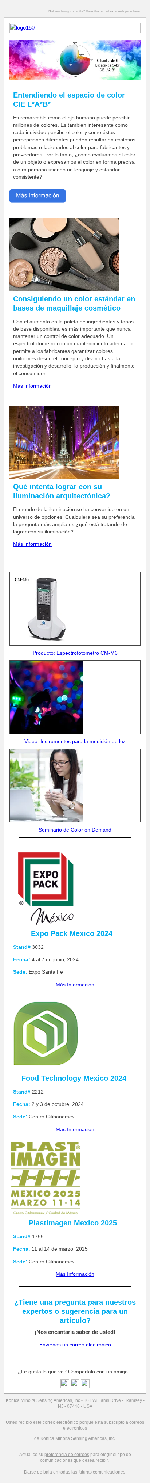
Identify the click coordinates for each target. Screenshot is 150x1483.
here (136, 11)
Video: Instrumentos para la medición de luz (75, 741)
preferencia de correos (66, 1454)
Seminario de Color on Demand (75, 830)
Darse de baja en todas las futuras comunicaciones (74, 1472)
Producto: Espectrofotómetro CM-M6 (75, 653)
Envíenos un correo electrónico (75, 1344)
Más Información (32, 386)
